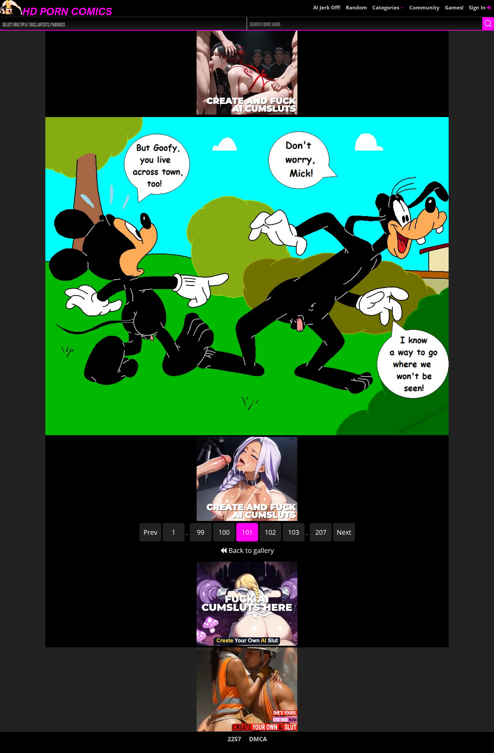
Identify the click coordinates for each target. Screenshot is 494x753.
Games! (454, 7)
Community (424, 7)
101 (247, 532)
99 (200, 532)
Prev (150, 532)
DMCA (258, 739)
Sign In (478, 7)
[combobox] (111, 23)
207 (320, 532)
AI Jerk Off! (326, 7)
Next (344, 532)
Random (356, 7)
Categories (386, 7)
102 (270, 532)
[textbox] (112, 24)
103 (293, 532)
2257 (234, 739)
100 (224, 532)
